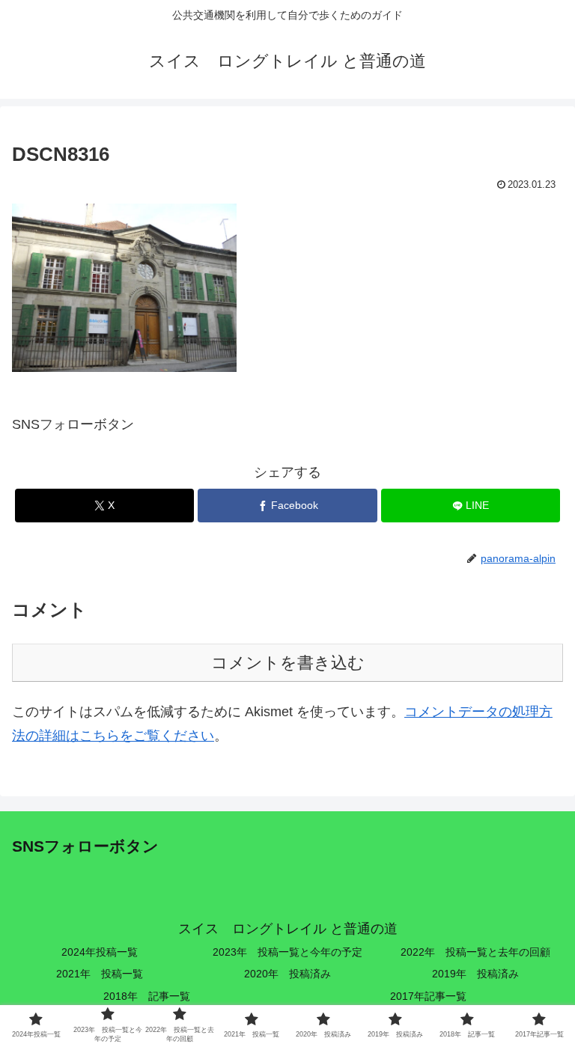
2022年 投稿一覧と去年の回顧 (475, 952)
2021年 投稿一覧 (99, 974)
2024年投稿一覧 (99, 952)
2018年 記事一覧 (146, 996)
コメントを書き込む (288, 662)
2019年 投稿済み (475, 974)
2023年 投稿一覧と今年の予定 (287, 952)
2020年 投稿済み (287, 974)
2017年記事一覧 (428, 996)
